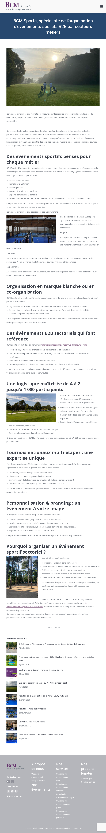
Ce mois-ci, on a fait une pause (32, 721)
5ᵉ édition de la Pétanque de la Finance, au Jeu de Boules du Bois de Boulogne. (52, 644)
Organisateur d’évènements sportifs (62, 777)
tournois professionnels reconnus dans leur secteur (64, 344)
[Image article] (11, 647)
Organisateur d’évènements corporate (62, 787)
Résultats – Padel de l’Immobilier (32, 709)
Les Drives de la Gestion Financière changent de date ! (41, 670)
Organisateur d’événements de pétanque (63, 814)
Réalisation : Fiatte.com (73, 828)
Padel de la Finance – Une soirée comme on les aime (41, 734)
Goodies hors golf (88, 782)
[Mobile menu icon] (101, 6)
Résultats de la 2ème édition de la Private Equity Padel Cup (43, 696)
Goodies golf (86, 778)
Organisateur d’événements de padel (63, 804)
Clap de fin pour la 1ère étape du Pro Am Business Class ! (43, 683)
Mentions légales (56, 828)
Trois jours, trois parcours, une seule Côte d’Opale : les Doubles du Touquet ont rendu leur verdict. (56, 659)
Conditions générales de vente (36, 828)
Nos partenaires (38, 780)
